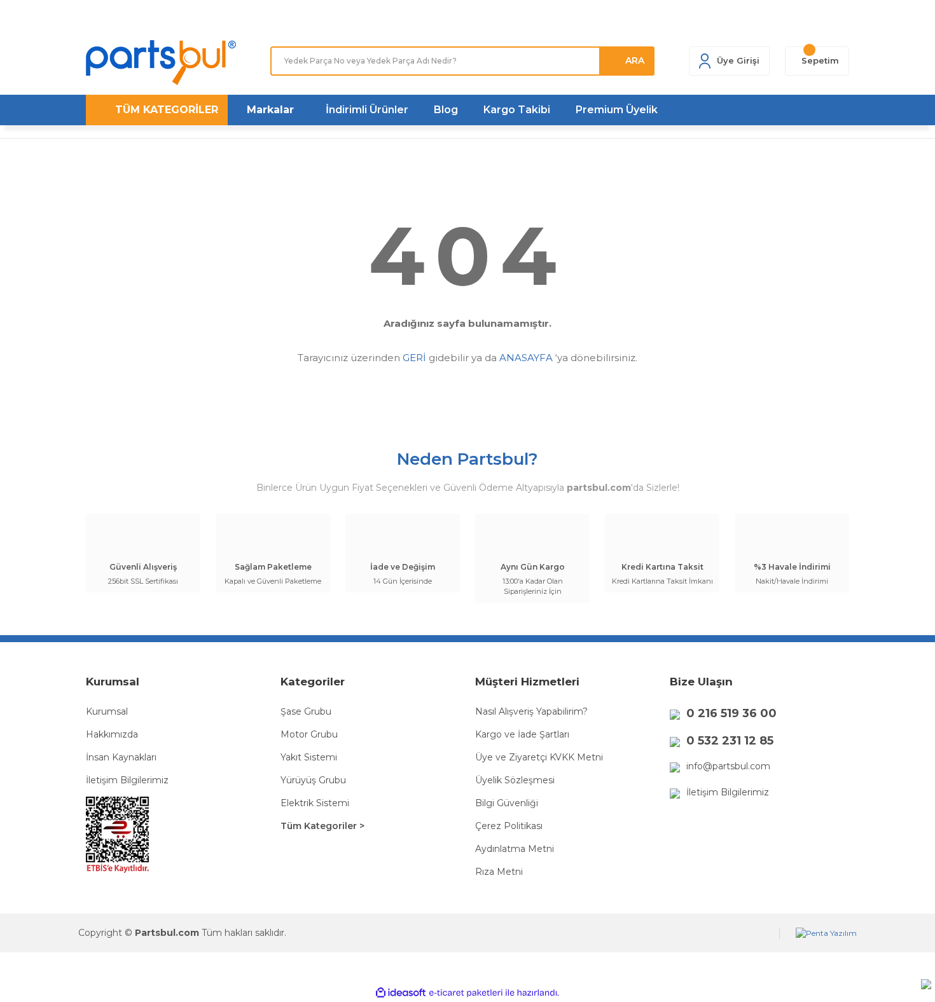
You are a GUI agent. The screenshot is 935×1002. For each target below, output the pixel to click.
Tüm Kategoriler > (322, 826)
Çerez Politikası (509, 826)
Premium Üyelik (617, 110)
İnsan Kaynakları (121, 757)
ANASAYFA (526, 358)
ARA (634, 60)
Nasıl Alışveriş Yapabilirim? (531, 711)
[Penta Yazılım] (826, 934)
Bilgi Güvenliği (506, 803)
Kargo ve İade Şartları (522, 734)
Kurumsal (107, 711)
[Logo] (161, 62)
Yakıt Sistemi (308, 757)
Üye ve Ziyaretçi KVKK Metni (539, 757)
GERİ (414, 358)
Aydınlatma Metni (514, 848)
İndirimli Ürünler (367, 110)
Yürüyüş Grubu (313, 780)
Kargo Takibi (516, 110)
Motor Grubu (309, 734)
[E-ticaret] (466, 992)
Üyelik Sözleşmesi (515, 780)
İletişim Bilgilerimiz (127, 780)
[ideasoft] (400, 993)
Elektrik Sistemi (314, 803)
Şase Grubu (305, 711)
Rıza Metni (499, 871)
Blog (446, 110)
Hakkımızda (112, 734)
